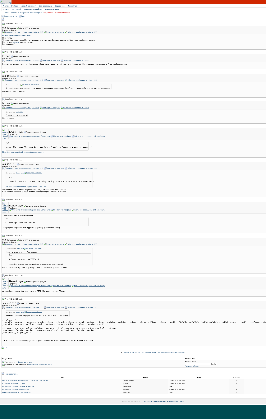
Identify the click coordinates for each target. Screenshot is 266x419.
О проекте (148, 401)
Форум (6, 6)
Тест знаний (16, 9)
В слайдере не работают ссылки (13, 383)
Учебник (14, 6)
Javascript (21, 13)
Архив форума (172, 401)
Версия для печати (25, 362)
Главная (6, 13)
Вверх (182, 401)
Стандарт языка (45, 6)
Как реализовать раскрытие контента (171, 352)
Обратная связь (160, 401)
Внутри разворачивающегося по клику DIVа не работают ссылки (25, 380)
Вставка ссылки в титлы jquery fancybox (16, 392)
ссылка (16, 42)
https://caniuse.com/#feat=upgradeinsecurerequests (23, 152)
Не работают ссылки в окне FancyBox (15, 389)
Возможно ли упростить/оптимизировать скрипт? (139, 352)
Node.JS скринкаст (28, 6)
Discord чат (72, 6)
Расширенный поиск (192, 366)
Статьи (6, 9)
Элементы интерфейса (34, 13)
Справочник (60, 6)
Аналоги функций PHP (33, 9)
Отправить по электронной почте (40, 364)
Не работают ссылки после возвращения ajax (18, 386)
